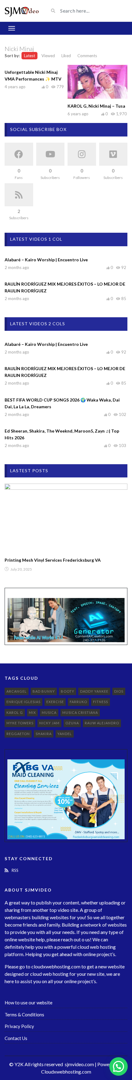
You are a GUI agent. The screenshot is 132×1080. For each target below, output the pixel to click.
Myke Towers (19, 723)
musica (49, 712)
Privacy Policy (19, 1026)
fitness (100, 702)
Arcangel (16, 691)
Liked (66, 55)
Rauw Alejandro (102, 723)
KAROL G (14, 712)
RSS (14, 870)
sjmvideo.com (79, 1064)
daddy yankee (94, 691)
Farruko (78, 702)
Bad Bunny (44, 691)
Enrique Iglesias (23, 702)
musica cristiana (80, 712)
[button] (118, 1066)
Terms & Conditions (24, 1014)
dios (118, 691)
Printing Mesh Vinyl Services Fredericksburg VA (53, 560)
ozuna (72, 723)
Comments (87, 55)
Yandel (64, 734)
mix (32, 712)
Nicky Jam (49, 723)
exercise (55, 702)
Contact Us (16, 1038)
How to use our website (28, 1002)
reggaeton (18, 734)
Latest (29, 55)
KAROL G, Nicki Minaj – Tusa (96, 106)
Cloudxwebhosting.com (66, 1071)
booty (67, 691)
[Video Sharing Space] (22, 11)
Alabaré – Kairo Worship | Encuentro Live (46, 259)
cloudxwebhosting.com (55, 966)
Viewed (48, 55)
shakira (44, 734)
